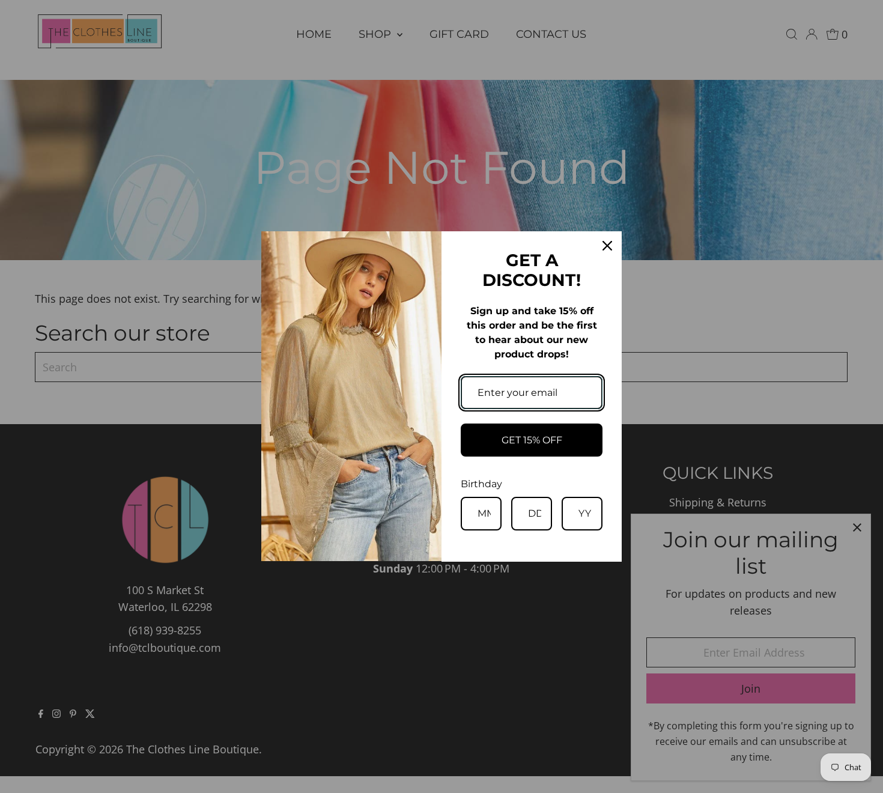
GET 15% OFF (532, 440)
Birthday (481, 484)
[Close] (607, 245)
